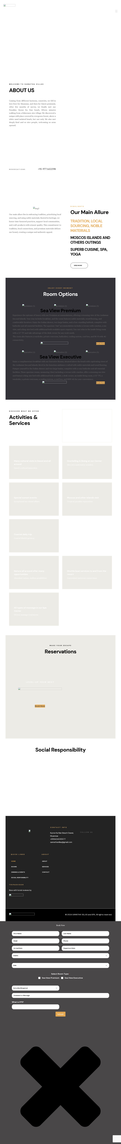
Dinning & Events (18, 872)
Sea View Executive (74, 978)
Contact (46, 872)
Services (45, 867)
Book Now (40, 706)
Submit (60, 1014)
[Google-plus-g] (63, 849)
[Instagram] (69, 849)
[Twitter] (57, 849)
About (44, 861)
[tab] (91, 226)
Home (13, 861)
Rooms (14, 867)
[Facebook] (51, 849)
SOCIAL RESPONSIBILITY (19, 878)
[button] (32, 147)
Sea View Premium (50, 978)
